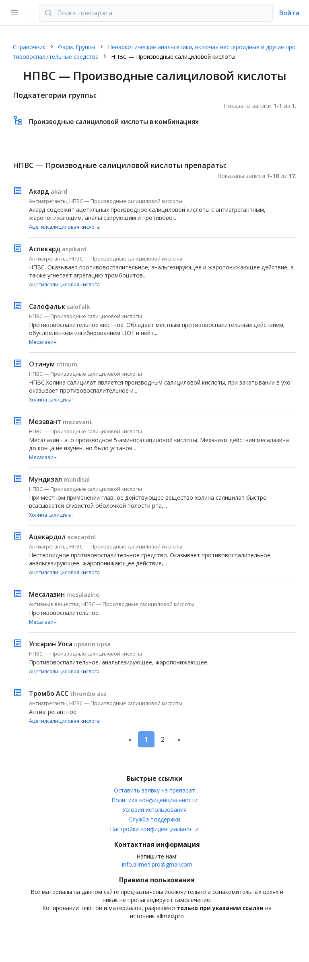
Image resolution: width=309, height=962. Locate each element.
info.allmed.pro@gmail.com (157, 864)
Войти (289, 12)
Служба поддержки (154, 819)
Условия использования (154, 809)
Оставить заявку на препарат (154, 790)
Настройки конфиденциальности (154, 829)
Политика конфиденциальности (155, 800)
